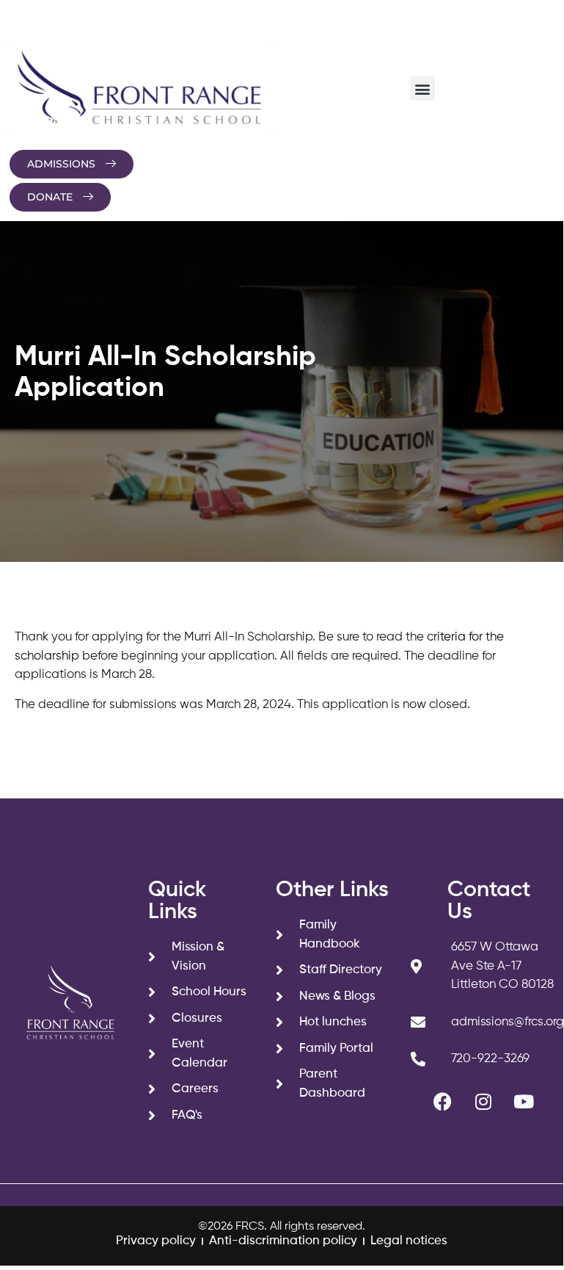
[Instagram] (483, 1101)
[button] (423, 88)
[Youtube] (523, 1101)
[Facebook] (443, 1101)
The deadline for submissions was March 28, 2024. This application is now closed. (242, 705)
